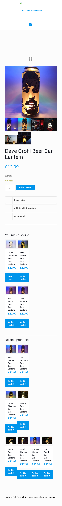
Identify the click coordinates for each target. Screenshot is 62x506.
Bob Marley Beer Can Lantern (11, 363)
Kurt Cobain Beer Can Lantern (23, 258)
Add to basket (25, 187)
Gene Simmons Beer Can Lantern (12, 409)
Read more (10, 277)
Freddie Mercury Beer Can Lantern (35, 455)
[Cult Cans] (31, 10)
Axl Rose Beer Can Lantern (11, 304)
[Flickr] (37, 501)
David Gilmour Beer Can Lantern (23, 455)
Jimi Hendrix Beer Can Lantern (23, 304)
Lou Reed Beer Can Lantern (47, 455)
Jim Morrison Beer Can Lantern (24, 363)
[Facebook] (24, 501)
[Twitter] (29, 501)
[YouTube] (33, 501)
